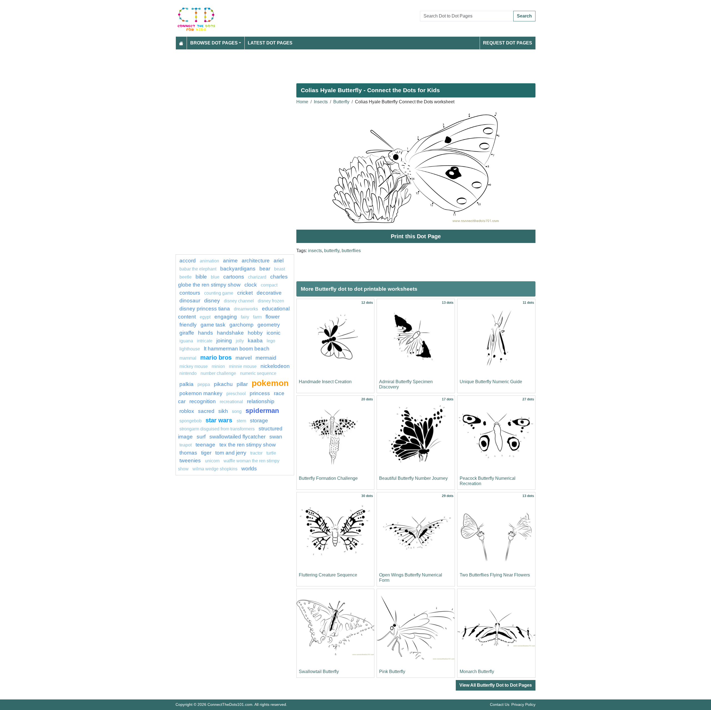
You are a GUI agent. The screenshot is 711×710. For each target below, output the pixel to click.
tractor (256, 453)
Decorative (269, 293)
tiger (206, 453)
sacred (206, 411)
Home (302, 101)
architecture (256, 261)
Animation (209, 261)
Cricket (245, 293)
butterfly (331, 250)
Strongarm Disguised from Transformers (217, 428)
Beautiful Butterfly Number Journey (413, 478)
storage (259, 420)
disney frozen (271, 300)
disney (212, 300)
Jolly (240, 340)
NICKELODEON (275, 366)
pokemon (270, 383)
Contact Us (499, 704)
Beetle (185, 277)
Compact (269, 285)
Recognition (202, 401)
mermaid (266, 358)
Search (524, 16)
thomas (188, 453)
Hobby (255, 333)
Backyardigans (238, 269)
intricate (204, 340)
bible (201, 277)
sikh (223, 411)
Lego (271, 340)
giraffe (186, 333)
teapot (185, 445)
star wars (220, 420)
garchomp (241, 325)
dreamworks (246, 309)
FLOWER (273, 317)
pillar (242, 384)
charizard (257, 277)
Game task (213, 325)
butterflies (351, 250)
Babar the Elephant (197, 269)
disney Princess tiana (204, 309)
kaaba (255, 340)
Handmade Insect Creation (325, 381)
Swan (275, 437)
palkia (186, 384)
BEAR (264, 269)
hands (205, 333)
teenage (206, 445)
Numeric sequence (258, 373)
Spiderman (262, 410)
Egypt (205, 317)
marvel (244, 358)
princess (260, 393)
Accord (187, 261)
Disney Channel (239, 300)
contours (189, 293)
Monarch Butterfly (477, 671)
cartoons (233, 277)
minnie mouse (243, 366)
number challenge (218, 373)
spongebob (190, 420)
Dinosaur (189, 300)
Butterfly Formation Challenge (328, 478)
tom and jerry (230, 453)
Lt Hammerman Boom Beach (236, 349)
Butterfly (341, 101)
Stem (241, 420)
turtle (271, 453)
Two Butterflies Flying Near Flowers (495, 575)
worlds (249, 468)
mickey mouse (193, 366)
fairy (245, 317)
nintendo (188, 373)
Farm (257, 317)
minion (219, 366)
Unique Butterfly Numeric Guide (491, 381)
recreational (231, 401)
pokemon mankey (200, 393)
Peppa (203, 384)
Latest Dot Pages (270, 43)
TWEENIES (190, 460)
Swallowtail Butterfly (319, 671)
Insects (321, 101)
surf (201, 437)
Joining (224, 340)
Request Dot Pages (507, 43)
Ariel (279, 261)
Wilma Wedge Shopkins (214, 468)
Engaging (225, 317)
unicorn (212, 460)
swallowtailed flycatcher (237, 437)
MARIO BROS (216, 357)
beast (279, 269)
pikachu (223, 384)
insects (315, 250)
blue (215, 277)
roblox (186, 411)
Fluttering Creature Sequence (328, 575)
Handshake (230, 333)
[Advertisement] (342, 64)
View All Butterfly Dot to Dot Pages (495, 685)
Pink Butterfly (392, 671)
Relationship (260, 401)
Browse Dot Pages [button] (214, 43)
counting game (218, 293)
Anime (230, 261)
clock (250, 285)
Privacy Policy (523, 704)
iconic (274, 333)
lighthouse (189, 349)
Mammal (187, 358)
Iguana (186, 340)
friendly (188, 325)
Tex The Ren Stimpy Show (247, 445)
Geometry (268, 325)
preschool (236, 393)
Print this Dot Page (416, 236)
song (237, 411)
